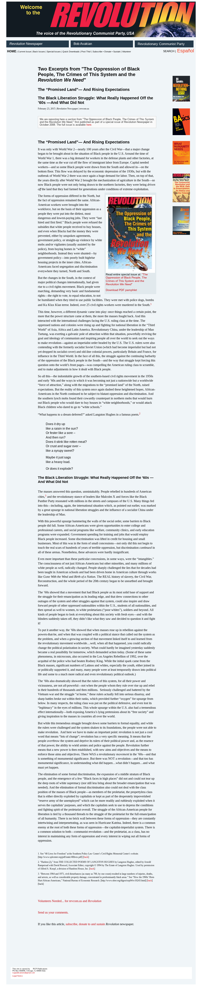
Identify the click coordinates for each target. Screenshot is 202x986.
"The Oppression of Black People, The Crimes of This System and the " (127, 279)
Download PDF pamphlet (121, 290)
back (86, 857)
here (88, 124)
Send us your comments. (53, 912)
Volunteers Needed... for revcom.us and (69, 901)
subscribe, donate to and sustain (85, 924)
